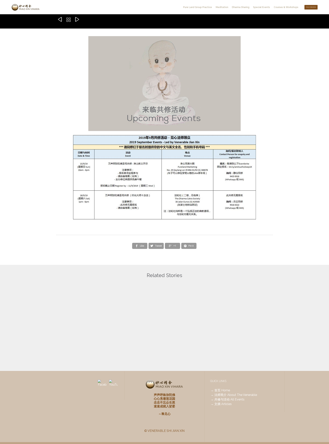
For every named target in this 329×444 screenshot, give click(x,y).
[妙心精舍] (25, 7)
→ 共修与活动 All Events (227, 399)
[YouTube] (113, 384)
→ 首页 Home (220, 390)
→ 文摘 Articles (221, 404)
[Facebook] (102, 384)
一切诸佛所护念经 (143, 335)
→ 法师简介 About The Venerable (234, 395)
